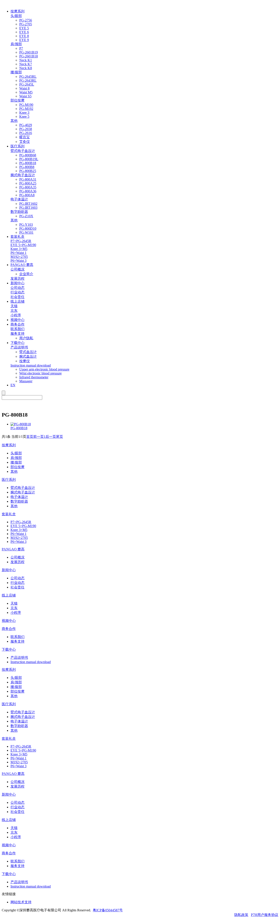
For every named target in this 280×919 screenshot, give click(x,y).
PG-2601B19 (28, 52)
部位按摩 (17, 467)
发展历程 (17, 562)
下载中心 (17, 343)
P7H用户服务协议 (264, 915)
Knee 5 (24, 116)
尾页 (59, 436)
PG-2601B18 (28, 56)
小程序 (15, 612)
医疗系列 (17, 146)
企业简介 (26, 274)
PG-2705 (25, 24)
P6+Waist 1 (18, 534)
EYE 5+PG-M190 (23, 526)
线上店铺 (17, 301)
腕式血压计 (28, 356)
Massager (25, 381)
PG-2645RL (28, 76)
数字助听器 (19, 501)
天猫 (14, 603)
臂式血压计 (28, 352)
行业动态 (17, 583)
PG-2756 (25, 20)
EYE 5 (24, 28)
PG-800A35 (27, 187)
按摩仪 (24, 361)
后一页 (51, 436)
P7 (21, 48)
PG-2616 (25, 133)
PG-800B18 (27, 163)
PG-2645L (26, 84)
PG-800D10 (27, 228)
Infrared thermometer (33, 377)
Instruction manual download (30, 662)
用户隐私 (26, 338)
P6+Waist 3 (18, 541)
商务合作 (17, 324)
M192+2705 (19, 538)
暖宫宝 (24, 137)
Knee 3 (24, 112)
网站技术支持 (21, 902)
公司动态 (17, 578)
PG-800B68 (27, 155)
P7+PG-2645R (20, 522)
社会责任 (17, 587)
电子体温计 (19, 497)
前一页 (38, 436)
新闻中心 (17, 283)
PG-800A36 (27, 191)
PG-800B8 (26, 167)
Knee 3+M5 (18, 530)
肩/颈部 (16, 458)
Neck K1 (25, 60)
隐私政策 (241, 915)
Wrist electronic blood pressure (40, 373)
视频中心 (17, 320)
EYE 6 (24, 32)
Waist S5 (25, 96)
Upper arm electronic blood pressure (44, 369)
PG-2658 (25, 129)
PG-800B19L (28, 159)
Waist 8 (24, 88)
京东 (14, 608)
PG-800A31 (27, 179)
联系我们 (17, 637)
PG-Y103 (26, 224)
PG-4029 (25, 125)
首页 (29, 436)
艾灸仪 (24, 141)
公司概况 (17, 557)
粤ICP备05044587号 (108, 910)
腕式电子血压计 (22, 492)
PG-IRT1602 (28, 203)
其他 (14, 471)
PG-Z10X (26, 216)
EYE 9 (24, 40)
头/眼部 (16, 453)
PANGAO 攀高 (21, 265)
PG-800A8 (27, 195)
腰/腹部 (16, 462)
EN (12, 385)
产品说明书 (19, 657)
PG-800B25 (27, 171)
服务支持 (17, 641)
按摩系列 (17, 11)
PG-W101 (26, 232)
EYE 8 (24, 36)
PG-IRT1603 (28, 207)
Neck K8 (25, 68)
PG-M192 (26, 108)
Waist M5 (26, 92)
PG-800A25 (27, 183)
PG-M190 (26, 105)
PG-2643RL (28, 80)
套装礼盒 (17, 236)
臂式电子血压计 (22, 488)
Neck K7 (25, 64)
